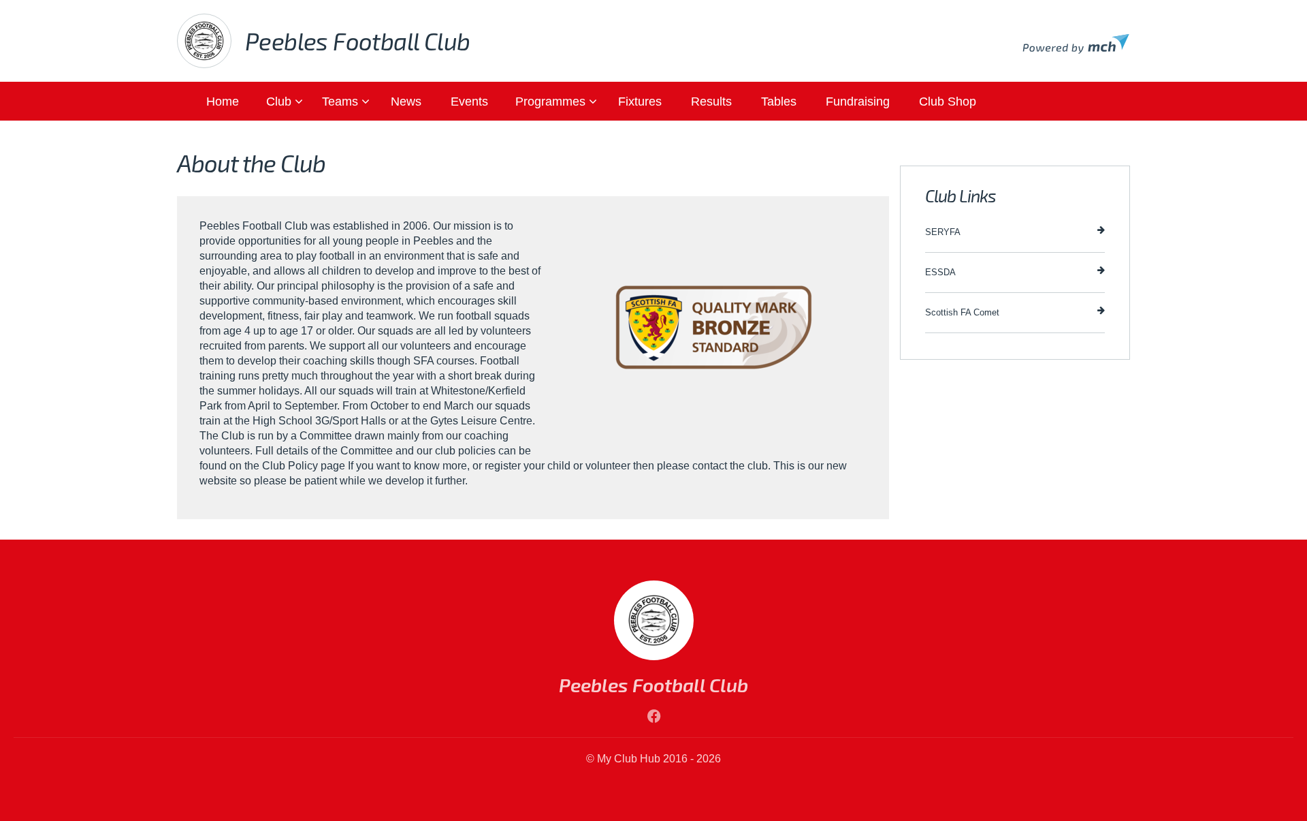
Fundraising (858, 101)
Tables (778, 101)
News (406, 101)
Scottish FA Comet (962, 312)
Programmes (550, 101)
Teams (340, 101)
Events (469, 101)
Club (278, 101)
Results (711, 101)
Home (222, 101)
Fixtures (640, 101)
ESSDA (940, 272)
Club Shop (947, 101)
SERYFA (943, 232)
